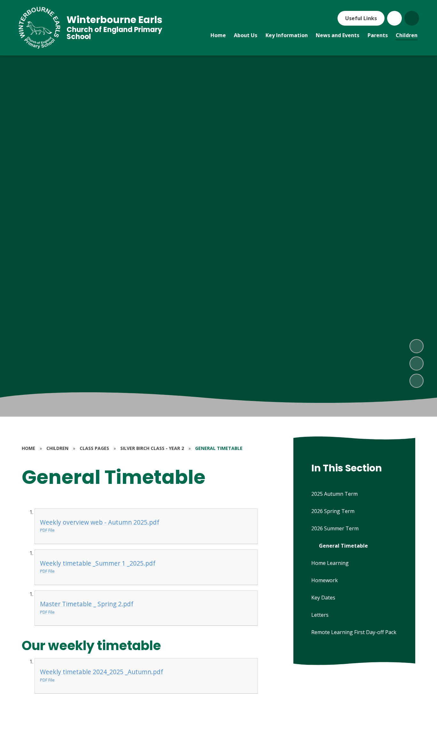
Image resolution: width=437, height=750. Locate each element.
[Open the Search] (411, 18)
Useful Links (361, 18)
